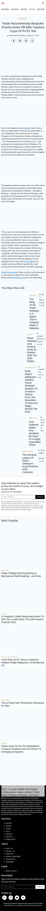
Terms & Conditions (13, 856)
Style (32, 9)
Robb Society (11, 839)
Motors (5, 9)
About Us (9, 848)
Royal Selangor (24, 128)
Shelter (41, 9)
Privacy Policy (11, 871)
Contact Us (10, 851)
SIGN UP (40, 497)
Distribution (10, 859)
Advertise (9, 854)
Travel (23, 9)
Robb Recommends (9, 272)
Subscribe (10, 862)
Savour (15, 9)
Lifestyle (9, 837)
